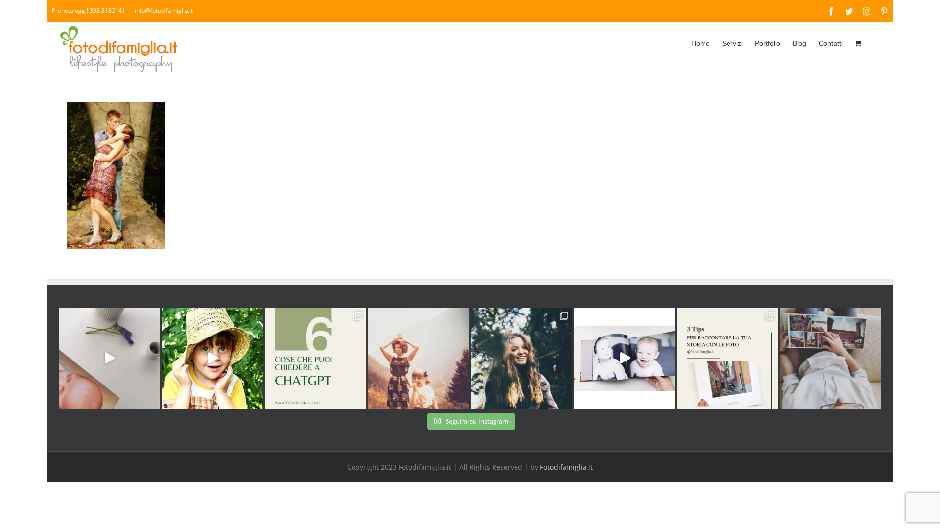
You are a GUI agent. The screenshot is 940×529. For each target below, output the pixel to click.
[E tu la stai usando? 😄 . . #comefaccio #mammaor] (315, 358)
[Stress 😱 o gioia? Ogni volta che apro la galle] (727, 358)
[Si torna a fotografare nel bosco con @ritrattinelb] (521, 358)
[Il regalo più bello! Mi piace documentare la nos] (831, 358)
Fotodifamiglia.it (566, 467)
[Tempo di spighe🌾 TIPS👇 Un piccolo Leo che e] (212, 358)
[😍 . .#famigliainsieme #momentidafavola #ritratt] (625, 358)
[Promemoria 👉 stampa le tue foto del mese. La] (109, 358)
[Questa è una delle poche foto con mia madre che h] (419, 358)
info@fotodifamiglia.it (164, 10)
